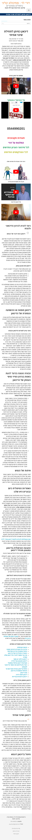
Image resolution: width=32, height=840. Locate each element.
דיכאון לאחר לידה (21, 674)
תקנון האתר (16, 834)
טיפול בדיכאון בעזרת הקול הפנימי (16, 669)
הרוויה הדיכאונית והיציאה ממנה (17, 649)
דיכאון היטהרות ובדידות (19, 676)
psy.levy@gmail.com (14, 824)
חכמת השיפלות (22, 647)
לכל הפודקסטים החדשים (16, 152)
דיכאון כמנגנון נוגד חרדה (19, 661)
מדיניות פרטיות (16, 828)
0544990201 (16, 128)
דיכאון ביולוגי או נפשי (20, 659)
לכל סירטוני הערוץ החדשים (16, 147)
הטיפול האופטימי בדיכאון (19, 670)
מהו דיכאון (23, 672)
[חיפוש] (2, 23)
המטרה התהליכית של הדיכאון (17, 653)
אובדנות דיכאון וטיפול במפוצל (17, 663)
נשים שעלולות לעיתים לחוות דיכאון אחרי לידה (16, 539)
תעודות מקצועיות (16, 137)
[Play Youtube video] (16, 86)
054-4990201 (14, 821)
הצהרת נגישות (16, 831)
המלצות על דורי (16, 142)
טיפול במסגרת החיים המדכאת (17, 651)
